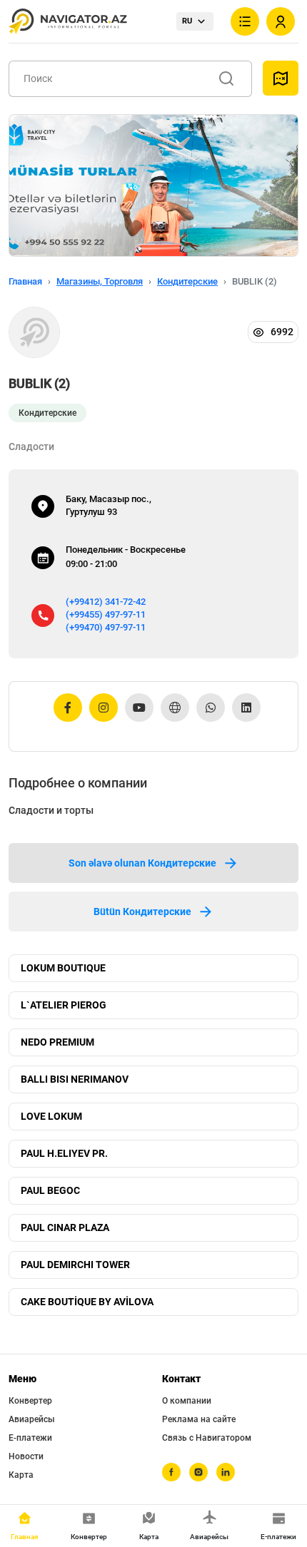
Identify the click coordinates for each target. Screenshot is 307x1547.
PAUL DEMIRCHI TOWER (75, 1264)
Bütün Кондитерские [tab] (142, 911)
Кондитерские (187, 281)
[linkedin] (225, 1472)
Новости (26, 1456)
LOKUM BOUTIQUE (63, 968)
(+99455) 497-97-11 (106, 614)
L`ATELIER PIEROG (63, 1005)
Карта (21, 1475)
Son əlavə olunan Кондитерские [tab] (142, 863)
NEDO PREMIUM (57, 1042)
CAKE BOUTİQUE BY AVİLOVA (87, 1301)
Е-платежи (30, 1438)
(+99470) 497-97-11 (106, 627)
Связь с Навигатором (206, 1438)
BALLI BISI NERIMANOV (75, 1079)
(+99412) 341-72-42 (106, 601)
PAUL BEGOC (50, 1190)
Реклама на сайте (199, 1419)
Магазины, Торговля (99, 281)
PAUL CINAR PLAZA (65, 1227)
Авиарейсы (32, 1419)
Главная (25, 281)
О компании (186, 1401)
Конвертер (30, 1401)
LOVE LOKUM (51, 1116)
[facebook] (171, 1472)
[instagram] (198, 1472)
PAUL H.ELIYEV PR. (64, 1153)
